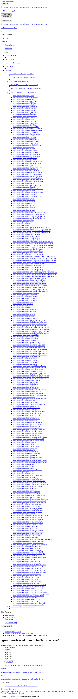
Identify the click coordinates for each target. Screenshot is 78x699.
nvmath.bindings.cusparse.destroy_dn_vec (26, 419)
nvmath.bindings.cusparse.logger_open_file (27, 546)
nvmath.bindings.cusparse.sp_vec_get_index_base (29, 411)
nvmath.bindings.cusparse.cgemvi (24, 191)
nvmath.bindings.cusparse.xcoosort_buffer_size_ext (29, 389)
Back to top (5, 3)
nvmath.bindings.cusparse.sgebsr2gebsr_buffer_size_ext (31, 373)
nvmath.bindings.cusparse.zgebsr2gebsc (26, 340)
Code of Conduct (10, 617)
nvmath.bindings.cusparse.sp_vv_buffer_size (27, 470)
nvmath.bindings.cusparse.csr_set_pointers (26, 446)
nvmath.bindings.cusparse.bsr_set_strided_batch (28, 596)
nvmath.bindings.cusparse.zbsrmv (24, 203)
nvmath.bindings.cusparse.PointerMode (25, 97)
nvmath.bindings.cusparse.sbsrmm (24, 205)
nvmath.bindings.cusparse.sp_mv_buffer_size (27, 475)
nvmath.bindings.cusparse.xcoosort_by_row (27, 391)
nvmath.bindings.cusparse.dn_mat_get (25, 455)
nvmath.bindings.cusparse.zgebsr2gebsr (25, 388)
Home (7, 38)
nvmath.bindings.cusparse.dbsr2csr (24, 315)
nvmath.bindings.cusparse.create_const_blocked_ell (29, 585)
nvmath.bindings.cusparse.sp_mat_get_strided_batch (30, 437)
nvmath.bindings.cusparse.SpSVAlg (24, 136)
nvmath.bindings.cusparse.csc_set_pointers (26, 492)
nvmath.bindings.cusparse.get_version (25, 150)
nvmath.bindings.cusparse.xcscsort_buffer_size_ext (29, 399)
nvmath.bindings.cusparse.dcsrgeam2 (25, 296)
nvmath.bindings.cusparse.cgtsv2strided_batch (28, 253)
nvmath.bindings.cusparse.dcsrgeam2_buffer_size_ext (30, 287)
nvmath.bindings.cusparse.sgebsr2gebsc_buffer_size (29, 320)
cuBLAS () (21, 74)
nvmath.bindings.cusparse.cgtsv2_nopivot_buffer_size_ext (31, 231)
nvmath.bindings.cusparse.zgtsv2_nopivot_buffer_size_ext (31, 232)
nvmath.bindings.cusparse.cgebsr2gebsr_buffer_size (29, 369)
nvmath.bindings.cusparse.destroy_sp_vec (26, 408)
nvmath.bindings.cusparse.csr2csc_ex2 (25, 402)
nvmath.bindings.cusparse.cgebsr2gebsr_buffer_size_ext (31, 377)
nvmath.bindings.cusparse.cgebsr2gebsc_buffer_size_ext (31, 331)
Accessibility (62, 691)
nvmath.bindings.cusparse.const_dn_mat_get (27, 590)
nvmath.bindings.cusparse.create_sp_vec (26, 406)
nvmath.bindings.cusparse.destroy (24, 149)
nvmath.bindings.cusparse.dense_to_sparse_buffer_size (30, 499)
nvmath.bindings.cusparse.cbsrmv (24, 201)
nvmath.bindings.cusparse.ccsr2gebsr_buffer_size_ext (30, 353)
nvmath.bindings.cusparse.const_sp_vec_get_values (29, 565)
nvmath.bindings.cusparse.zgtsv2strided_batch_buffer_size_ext (33, 247)
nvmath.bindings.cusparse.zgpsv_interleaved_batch (29, 284)
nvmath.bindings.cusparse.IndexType (25, 121)
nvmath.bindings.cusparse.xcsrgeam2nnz (26, 293)
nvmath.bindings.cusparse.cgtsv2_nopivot (26, 238)
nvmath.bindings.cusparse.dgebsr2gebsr (25, 384)
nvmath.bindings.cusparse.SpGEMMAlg (26, 127)
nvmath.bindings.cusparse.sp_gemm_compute (27, 486)
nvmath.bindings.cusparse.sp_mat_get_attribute (28, 517)
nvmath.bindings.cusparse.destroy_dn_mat (26, 453)
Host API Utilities (10, 55)
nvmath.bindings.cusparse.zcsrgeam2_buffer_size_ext (30, 291)
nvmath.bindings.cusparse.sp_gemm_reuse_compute (30, 545)
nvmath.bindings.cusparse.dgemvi (24, 187)
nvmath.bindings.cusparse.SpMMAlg (25, 125)
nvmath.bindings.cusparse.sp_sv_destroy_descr (28, 523)
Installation (8, 49)
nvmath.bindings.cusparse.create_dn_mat (26, 451)
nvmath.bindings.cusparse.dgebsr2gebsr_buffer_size (29, 368)
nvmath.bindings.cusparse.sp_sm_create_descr (28, 530)
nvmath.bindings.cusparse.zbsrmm (24, 211)
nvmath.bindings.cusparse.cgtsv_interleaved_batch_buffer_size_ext (34, 260)
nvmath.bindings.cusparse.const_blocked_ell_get (28, 586)
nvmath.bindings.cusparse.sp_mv (23, 473)
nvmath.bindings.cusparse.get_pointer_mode (27, 161)
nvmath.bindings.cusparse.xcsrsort (24, 397)
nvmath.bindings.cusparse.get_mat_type (26, 170)
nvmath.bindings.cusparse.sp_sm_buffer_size (27, 534)
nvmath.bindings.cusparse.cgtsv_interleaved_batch (29, 267)
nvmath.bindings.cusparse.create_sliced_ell (27, 601)
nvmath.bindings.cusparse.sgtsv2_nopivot (26, 234)
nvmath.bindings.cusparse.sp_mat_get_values (27, 431)
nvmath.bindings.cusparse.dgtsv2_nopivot (26, 236)
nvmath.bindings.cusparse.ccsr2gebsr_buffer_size (29, 346)
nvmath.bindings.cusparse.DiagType (24, 105)
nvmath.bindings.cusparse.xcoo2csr (24, 309)
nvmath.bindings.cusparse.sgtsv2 (23, 220)
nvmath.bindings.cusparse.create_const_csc (27, 576)
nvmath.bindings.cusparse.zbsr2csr (24, 318)
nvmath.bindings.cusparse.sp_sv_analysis (26, 526)
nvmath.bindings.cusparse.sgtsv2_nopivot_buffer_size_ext (31, 227)
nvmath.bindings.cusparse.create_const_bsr (27, 599)
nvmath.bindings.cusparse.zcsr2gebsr (25, 364)
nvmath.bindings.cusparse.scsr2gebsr (25, 358)
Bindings (8, 70)
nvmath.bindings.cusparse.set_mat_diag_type (27, 176)
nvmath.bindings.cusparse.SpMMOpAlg (26, 139)
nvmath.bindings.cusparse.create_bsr (24, 597)
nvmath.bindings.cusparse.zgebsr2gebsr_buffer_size (29, 371)
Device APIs (9, 66)
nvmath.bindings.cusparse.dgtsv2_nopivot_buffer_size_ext (32, 229)
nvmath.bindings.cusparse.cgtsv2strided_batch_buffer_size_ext (33, 245)
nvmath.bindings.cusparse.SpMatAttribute (26, 134)
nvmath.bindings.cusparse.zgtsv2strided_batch (28, 254)
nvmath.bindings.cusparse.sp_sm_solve (25, 537)
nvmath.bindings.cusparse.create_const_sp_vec (28, 561)
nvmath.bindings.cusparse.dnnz (23, 304)
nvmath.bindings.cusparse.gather (23, 466)
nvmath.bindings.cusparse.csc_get (24, 559)
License (7, 621)
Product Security (12, 693)
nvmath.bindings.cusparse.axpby (23, 464)
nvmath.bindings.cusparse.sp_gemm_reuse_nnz (28, 541)
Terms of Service (51, 691)
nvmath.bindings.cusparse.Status (23, 96)
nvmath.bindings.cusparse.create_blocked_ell (27, 504)
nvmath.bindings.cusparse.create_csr (24, 442)
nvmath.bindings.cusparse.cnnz (23, 305)
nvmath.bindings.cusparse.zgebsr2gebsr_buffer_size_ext (31, 378)
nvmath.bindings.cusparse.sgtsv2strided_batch (28, 249)
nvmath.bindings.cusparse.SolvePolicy (25, 112)
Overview (8, 47)
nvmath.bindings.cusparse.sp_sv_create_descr (27, 521)
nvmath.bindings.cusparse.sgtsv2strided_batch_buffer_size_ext (33, 242)
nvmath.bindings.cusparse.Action (23, 99)
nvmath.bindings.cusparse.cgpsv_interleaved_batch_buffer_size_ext (34, 274)
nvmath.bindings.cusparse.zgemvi (24, 194)
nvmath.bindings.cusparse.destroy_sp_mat (26, 426)
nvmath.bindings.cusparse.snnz (23, 302)
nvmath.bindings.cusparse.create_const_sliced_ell (29, 603)
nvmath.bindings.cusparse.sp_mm (24, 477)
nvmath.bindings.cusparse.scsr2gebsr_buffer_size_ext (30, 349)
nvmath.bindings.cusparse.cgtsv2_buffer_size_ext (29, 216)
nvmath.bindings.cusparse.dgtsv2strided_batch (28, 251)
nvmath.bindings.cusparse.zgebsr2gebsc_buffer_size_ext (31, 333)
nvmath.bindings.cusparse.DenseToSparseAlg (27, 130)
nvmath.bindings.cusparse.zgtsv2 (23, 225)
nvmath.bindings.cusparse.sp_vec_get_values (27, 413)
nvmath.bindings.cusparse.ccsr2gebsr (25, 362)
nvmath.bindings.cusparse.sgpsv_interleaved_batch (29, 278)
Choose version (6, 14)
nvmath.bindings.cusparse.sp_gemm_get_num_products (31, 594)
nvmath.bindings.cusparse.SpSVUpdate (25, 141)
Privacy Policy (5, 691)
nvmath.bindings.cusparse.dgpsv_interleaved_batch (29, 280)
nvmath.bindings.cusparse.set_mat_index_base (28, 180)
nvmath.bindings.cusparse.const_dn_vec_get (27, 568)
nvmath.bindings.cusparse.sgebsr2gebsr (25, 382)
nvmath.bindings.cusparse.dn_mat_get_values (27, 457)
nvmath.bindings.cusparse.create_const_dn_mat (28, 588)
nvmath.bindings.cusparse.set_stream (25, 158)
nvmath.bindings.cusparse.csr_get (24, 444)
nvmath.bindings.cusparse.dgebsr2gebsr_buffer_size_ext (31, 375)
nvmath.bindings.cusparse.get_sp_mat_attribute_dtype (30, 515)
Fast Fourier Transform (12, 63)
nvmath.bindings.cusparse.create (23, 147)
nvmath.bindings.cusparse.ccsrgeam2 (25, 298)
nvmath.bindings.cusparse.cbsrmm (24, 209)
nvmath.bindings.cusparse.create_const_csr (27, 574)
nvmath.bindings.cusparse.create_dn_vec (26, 417)
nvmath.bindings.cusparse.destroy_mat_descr (27, 167)
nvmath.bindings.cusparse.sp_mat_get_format (27, 428)
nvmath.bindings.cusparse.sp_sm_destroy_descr (28, 532)
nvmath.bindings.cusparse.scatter (23, 468)
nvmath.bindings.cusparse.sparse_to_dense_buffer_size (30, 495)
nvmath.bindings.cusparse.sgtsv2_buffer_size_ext (29, 212)
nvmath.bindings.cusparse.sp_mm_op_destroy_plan (29, 557)
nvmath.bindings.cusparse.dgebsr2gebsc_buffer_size (30, 322)
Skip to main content (7, 2)
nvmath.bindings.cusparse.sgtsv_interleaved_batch (29, 263)
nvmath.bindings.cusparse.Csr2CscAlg (25, 116)
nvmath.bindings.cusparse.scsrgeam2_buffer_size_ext (30, 285)
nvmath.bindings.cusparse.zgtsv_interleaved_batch (29, 269)
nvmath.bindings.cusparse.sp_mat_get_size (27, 435)
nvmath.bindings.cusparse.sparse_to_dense (26, 497)
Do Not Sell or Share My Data (35, 691)
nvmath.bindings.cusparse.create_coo (25, 448)
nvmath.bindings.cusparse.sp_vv (23, 472)
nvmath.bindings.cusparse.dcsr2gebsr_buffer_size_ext (30, 351)
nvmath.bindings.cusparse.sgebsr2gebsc (25, 335)
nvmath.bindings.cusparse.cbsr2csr (24, 316)
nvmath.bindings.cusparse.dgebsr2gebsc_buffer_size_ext (31, 329)
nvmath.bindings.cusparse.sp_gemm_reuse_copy (28, 543)
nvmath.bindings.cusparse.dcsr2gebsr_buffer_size (29, 344)
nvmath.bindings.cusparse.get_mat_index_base (28, 181)
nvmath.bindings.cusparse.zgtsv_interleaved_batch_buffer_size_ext (34, 262)
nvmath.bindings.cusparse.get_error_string (26, 156)
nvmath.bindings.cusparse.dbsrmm (24, 207)
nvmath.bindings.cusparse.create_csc (25, 490)
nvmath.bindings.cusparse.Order (23, 119)
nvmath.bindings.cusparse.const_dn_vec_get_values (29, 570)
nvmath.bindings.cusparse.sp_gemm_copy (26, 488)
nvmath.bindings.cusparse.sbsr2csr (24, 313)
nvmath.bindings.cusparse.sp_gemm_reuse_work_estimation (32, 539)
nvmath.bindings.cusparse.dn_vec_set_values (27, 424)
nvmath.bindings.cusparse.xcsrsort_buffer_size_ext (29, 395)
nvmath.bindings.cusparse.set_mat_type (25, 169)
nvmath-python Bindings (13, 632)
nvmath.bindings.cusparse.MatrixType (25, 101)
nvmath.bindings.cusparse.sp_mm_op (25, 555)
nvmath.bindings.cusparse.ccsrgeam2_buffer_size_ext (30, 289)
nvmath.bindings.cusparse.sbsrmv (24, 198)
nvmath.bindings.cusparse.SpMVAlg (25, 123)
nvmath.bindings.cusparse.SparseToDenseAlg (27, 128)
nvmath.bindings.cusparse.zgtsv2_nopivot (26, 240)
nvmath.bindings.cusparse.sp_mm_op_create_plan (29, 554)
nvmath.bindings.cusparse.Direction (24, 110)
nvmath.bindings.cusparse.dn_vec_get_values (27, 422)
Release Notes (9, 615)
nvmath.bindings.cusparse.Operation (24, 108)
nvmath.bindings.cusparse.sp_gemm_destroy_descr (29, 482)
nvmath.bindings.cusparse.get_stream (25, 159)
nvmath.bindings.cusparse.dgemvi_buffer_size (28, 189)
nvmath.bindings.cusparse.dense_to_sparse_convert (29, 503)
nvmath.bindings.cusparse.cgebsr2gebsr (25, 386)
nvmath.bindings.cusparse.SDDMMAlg (26, 132)
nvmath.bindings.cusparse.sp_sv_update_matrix (28, 605)
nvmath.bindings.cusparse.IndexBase (25, 107)
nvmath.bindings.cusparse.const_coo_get (26, 583)
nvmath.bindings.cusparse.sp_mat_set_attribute (28, 519)
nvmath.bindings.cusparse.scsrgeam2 (25, 295)
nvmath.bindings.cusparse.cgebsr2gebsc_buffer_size (30, 324)
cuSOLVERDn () (25, 88)
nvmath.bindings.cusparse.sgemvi (24, 183)
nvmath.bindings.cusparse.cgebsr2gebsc (26, 338)
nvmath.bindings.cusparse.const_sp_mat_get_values (29, 572)
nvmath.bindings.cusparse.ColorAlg (24, 114)
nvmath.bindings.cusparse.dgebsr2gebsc (26, 336)
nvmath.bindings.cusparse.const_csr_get (26, 577)
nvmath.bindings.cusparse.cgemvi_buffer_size (28, 192)
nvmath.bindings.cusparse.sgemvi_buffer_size (27, 185)
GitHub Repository (11, 623)
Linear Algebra (10, 59)
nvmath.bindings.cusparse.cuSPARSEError (27, 145)
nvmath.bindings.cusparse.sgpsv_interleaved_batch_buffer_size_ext (34, 271)
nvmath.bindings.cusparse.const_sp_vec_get (27, 563)
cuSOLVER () (23, 85)
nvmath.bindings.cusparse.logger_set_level (26, 548)
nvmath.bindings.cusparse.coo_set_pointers (27, 493)
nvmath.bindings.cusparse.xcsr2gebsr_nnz (26, 357)
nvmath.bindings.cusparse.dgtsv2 (23, 222)
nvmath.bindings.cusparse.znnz (23, 307)
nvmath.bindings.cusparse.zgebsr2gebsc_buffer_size (30, 326)
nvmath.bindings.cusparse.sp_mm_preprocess (27, 508)
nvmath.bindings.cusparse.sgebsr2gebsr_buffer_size (29, 366)
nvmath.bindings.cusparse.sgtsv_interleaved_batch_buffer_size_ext (34, 256)
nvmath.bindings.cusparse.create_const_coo (27, 581)
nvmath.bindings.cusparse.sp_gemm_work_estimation (30, 484)
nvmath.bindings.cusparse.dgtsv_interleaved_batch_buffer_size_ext (34, 258)
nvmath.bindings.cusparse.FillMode (24, 103)
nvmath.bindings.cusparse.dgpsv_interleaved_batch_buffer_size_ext (35, 273)
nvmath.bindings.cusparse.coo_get (24, 450)
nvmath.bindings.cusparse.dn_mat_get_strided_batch (30, 462)
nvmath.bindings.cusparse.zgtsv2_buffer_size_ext (29, 218)
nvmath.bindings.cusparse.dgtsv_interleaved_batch (29, 265)
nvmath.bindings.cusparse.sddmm (24, 513)
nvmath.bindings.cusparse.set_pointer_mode (27, 163)
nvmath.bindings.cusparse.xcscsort (24, 400)
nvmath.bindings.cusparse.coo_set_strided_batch (28, 439)
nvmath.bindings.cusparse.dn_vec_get (25, 420)
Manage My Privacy (17, 691)
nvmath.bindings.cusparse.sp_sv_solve (25, 528)
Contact (21, 693)
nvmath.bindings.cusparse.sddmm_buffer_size (28, 510)
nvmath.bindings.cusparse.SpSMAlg (24, 138)
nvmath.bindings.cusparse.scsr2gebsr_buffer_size (29, 342)
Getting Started (10, 45)
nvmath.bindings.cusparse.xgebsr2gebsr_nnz (27, 380)
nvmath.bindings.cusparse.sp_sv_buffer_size (27, 524)
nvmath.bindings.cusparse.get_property (25, 152)
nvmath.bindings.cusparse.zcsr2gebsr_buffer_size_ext (30, 355)
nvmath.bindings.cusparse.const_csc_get (26, 579)
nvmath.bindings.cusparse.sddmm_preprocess (27, 512)
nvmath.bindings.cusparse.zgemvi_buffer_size (28, 196)
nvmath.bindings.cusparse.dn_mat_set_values (27, 459)
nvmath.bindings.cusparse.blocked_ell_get (26, 506)
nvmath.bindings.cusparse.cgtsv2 (23, 223)
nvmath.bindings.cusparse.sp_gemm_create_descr (29, 481)
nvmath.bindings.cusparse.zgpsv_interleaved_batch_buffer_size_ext (34, 276)
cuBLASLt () (23, 77)
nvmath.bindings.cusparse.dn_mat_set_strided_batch (30, 461)
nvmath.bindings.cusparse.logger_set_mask (27, 550)
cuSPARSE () (23, 92)
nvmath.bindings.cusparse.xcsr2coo (24, 311)
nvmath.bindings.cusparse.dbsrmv (24, 200)
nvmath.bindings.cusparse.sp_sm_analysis (26, 535)
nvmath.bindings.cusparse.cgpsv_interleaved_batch (29, 282)
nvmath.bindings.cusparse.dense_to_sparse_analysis (29, 501)
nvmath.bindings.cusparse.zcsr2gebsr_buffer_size (29, 347)
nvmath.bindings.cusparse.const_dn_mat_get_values (30, 592)
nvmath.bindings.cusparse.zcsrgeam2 (25, 300)
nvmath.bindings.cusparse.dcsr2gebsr (25, 360)
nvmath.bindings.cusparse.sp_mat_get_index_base (29, 430)
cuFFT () (20, 81)
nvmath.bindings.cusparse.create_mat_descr (27, 165)
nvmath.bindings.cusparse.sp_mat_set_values (27, 433)
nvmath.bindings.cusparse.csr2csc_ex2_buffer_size (29, 404)
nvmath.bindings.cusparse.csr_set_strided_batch (28, 441)
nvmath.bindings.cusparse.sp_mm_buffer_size (28, 479)
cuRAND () (22, 607)
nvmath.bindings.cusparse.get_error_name (26, 154)
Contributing (9, 619)
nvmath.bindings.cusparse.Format (24, 118)
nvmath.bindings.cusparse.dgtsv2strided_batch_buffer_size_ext (33, 243)
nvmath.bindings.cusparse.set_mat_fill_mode (27, 172)
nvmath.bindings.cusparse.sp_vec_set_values (27, 415)
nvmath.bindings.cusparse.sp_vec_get (25, 409)
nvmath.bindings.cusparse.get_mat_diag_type (27, 178)
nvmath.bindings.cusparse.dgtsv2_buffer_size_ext (29, 214)
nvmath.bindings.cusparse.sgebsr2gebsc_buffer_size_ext (31, 327)
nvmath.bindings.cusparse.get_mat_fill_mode (27, 174)
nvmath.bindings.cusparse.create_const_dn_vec (28, 566)
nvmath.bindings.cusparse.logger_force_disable (28, 552)
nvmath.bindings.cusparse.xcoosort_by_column (28, 393)
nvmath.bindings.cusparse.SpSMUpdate (26, 143)
